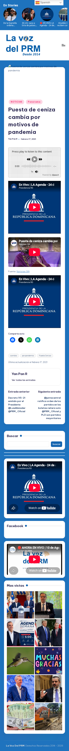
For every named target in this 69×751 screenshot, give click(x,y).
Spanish (45, 2)
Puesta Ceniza (45, 356)
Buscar (12, 436)
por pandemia (28, 356)
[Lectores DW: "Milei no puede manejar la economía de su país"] (20, 716)
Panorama (34, 102)
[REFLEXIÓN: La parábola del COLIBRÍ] (20, 660)
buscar (57, 444)
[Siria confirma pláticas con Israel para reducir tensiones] (48, 688)
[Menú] (63, 45)
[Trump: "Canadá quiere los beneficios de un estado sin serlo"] (48, 632)
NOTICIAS (16, 102)
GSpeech (55, 175)
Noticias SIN (23, 271)
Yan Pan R (19, 374)
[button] (24, 380)
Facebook (15, 526)
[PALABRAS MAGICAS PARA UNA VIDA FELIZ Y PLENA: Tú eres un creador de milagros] (48, 660)
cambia (13, 356)
